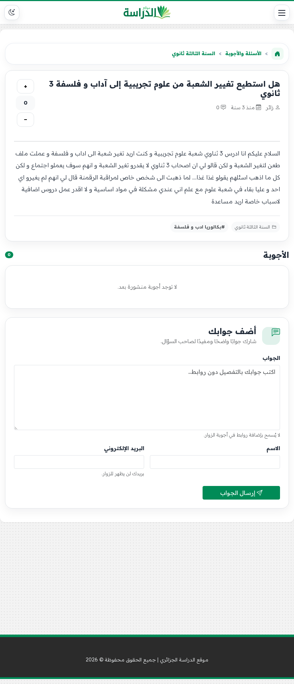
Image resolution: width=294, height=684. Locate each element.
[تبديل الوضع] (11, 12)
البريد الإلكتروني (124, 448)
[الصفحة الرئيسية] (277, 54)
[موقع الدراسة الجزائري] (147, 12)
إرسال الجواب (238, 492)
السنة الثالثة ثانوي (193, 53)
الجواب (271, 358)
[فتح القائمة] (282, 12)
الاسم (273, 448)
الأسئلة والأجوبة (243, 53)
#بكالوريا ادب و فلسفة (199, 227)
